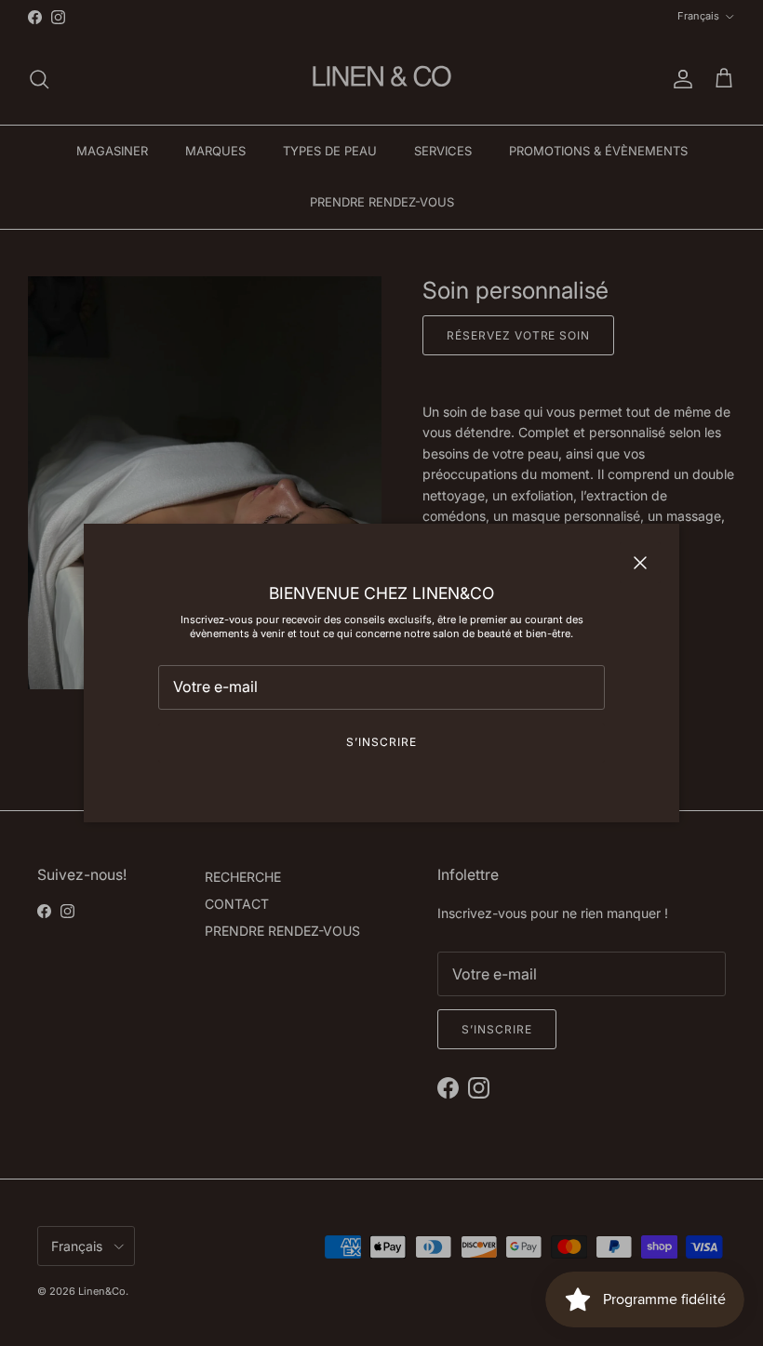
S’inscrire (381, 742)
